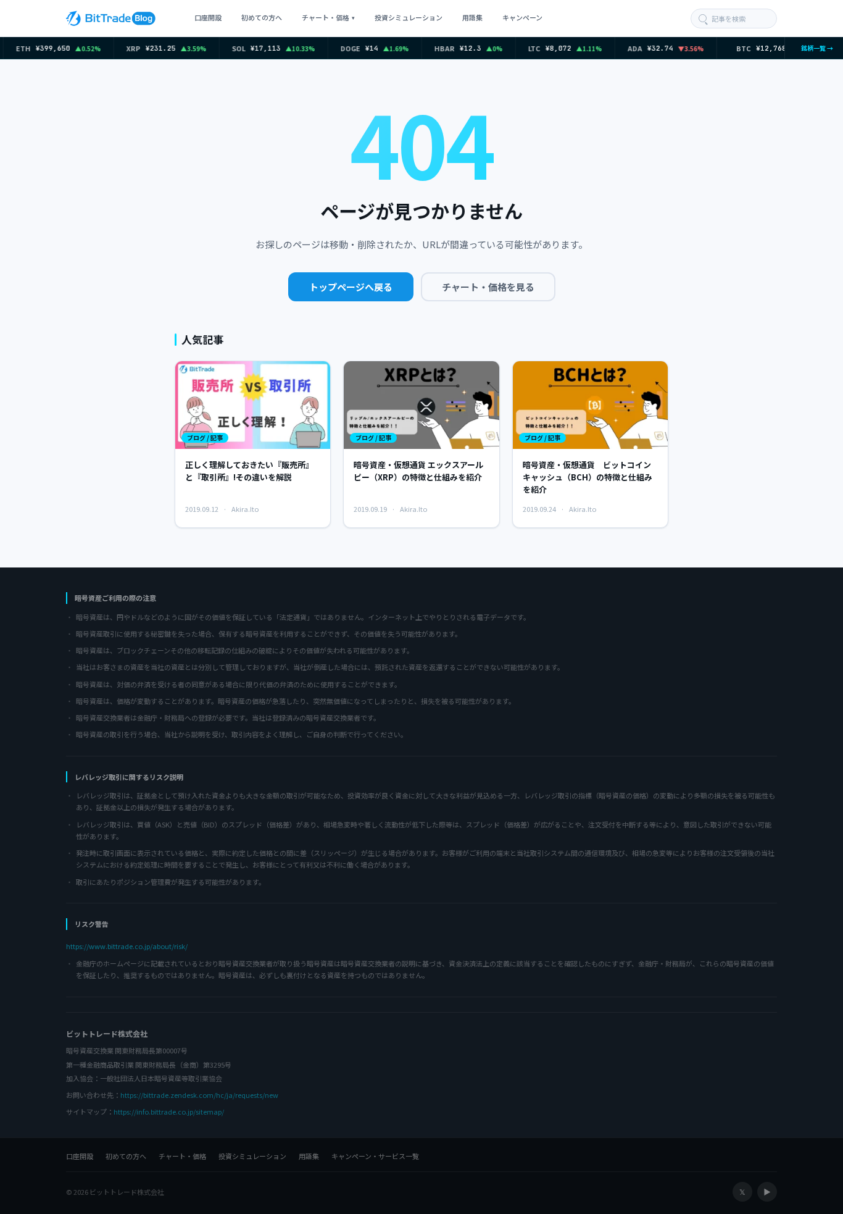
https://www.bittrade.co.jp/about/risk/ (127, 946)
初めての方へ (261, 17)
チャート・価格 (328, 17)
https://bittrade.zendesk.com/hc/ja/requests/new (199, 1095)
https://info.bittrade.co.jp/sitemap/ (169, 1111)
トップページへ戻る (350, 286)
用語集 (472, 17)
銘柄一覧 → (814, 47)
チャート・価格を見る (488, 286)
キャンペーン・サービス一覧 (375, 1156)
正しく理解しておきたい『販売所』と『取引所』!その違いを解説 (249, 471)
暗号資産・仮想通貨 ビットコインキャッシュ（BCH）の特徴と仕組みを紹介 (587, 477)
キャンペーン (522, 17)
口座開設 (208, 17)
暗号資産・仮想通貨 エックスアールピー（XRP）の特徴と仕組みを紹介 (418, 471)
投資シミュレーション (408, 17)
